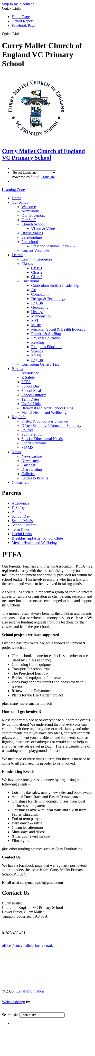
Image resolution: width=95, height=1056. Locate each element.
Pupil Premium (32, 434)
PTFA (26, 382)
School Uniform (33, 395)
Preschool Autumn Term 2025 (54, 246)
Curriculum (30, 281)
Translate (48, 177)
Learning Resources (36, 259)
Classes (27, 264)
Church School (33, 224)
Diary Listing (31, 469)
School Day (30, 386)
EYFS (36, 355)
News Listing (31, 456)
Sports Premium (33, 443)
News (16, 452)
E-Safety (28, 377)
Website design (13, 1002)
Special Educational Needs (42, 439)
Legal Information (30, 991)
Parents (17, 369)
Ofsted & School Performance (44, 421)
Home (16, 198)
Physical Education (46, 338)
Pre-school (29, 242)
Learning (19, 255)
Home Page (21, 17)
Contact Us (20, 482)
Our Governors (33, 215)
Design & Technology (48, 299)
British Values (32, 233)
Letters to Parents (34, 478)
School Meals (31, 390)
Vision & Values (43, 228)
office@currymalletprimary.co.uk (27, 945)
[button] (23, 33)
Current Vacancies (35, 250)
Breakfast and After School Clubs (47, 408)
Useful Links (31, 404)
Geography (39, 307)
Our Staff (28, 220)
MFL (35, 320)
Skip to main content (18, 4)
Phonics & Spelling (46, 334)
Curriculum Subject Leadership (55, 285)
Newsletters (30, 461)
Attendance (30, 373)
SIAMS (27, 447)
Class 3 (36, 277)
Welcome (28, 207)
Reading (37, 342)
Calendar (28, 465)
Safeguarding (31, 237)
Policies (27, 430)
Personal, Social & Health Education (59, 329)
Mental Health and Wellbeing (43, 412)
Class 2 (36, 272)
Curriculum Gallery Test (40, 364)
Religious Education (46, 347)
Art (33, 290)
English (37, 303)
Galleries (28, 474)
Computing (39, 294)
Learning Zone (13, 190)
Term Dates (30, 399)
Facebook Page (24, 25)
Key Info (19, 417)
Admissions (30, 211)
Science (37, 351)
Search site (10, 1015)
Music (36, 325)
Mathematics (41, 316)
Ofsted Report (22, 21)
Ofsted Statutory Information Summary (51, 426)
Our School (20, 202)
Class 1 (36, 268)
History (37, 312)
